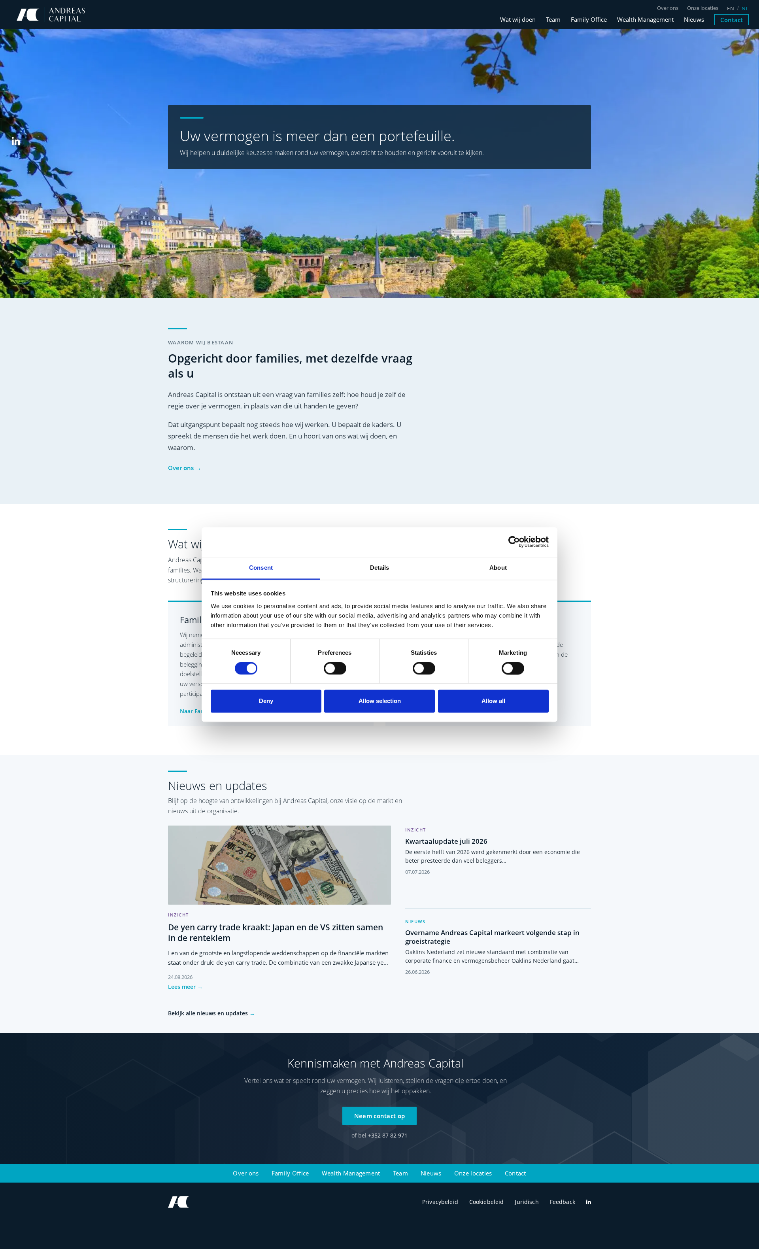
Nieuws (694, 20)
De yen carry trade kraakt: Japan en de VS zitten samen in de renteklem (275, 932)
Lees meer (185, 986)
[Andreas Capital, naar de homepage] (179, 1202)
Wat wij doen (518, 20)
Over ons (667, 8)
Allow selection (380, 701)
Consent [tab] (261, 567)
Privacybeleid (440, 1202)
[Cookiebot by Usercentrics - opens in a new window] (514, 542)
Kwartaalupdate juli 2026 (446, 841)
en (730, 8)
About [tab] (498, 567)
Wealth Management (645, 20)
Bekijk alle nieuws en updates (211, 1013)
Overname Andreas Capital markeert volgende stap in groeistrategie (492, 936)
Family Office (589, 20)
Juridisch (526, 1202)
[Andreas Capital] (51, 14)
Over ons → (184, 468)
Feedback (562, 1202)
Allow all (493, 701)
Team (553, 20)
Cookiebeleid (486, 1202)
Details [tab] (379, 567)
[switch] (335, 668)
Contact (731, 20)
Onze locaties (702, 8)
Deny (266, 701)
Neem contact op (379, 1116)
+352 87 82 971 (388, 1135)
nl (745, 8)
